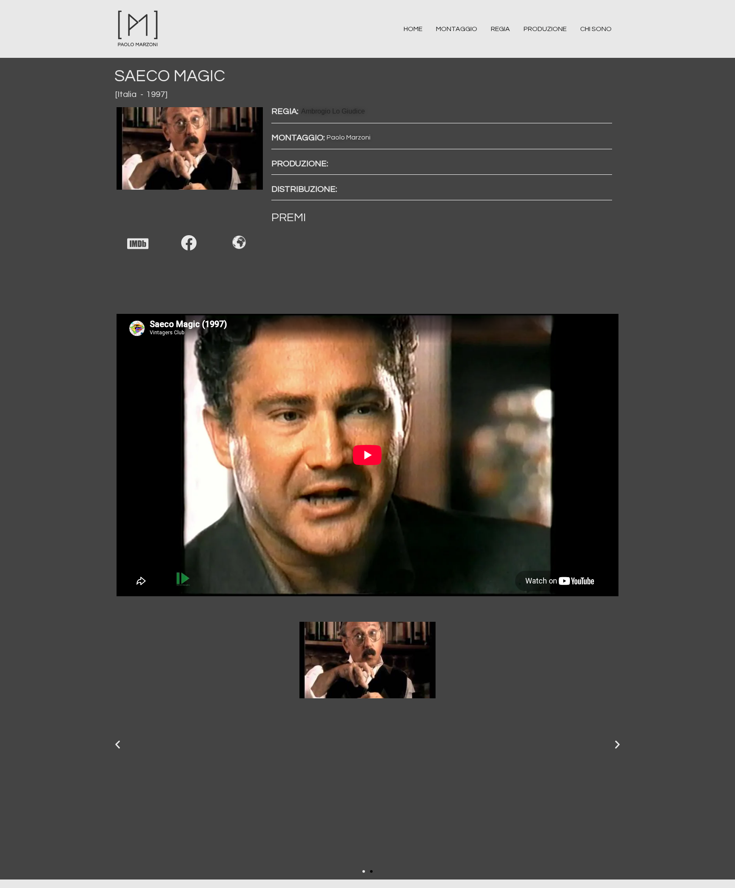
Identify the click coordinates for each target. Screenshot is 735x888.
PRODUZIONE (545, 29)
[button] (363, 871)
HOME (413, 29)
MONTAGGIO (456, 29)
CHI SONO (596, 29)
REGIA (500, 29)
